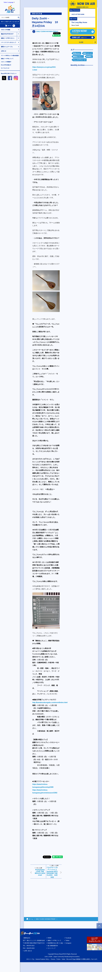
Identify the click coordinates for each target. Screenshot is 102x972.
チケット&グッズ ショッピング (10, 21)
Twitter (67, 940)
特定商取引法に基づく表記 (55, 943)
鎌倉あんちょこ (78, 56)
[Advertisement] (46, 893)
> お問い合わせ (27, 951)
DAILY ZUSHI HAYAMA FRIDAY (47, 31)
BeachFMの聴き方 (6, 65)
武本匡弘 (89, 56)
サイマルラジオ (5, 68)
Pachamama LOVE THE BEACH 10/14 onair (40, 872)
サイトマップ (51, 948)
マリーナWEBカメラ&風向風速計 (10, 55)
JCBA (50, 956)
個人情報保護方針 (53, 945)
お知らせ (3, 51)
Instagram (68, 943)
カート (11, 25)
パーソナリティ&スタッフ (8, 42)
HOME (49, 938)
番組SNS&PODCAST (7, 34)
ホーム (31, 919)
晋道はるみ (76, 53)
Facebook (68, 938)
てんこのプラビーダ (79, 60)
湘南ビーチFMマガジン (8, 38)
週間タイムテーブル (7, 46)
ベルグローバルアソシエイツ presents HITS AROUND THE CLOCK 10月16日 (52, 872)
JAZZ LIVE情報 (5, 29)
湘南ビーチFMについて (7, 58)
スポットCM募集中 (6, 61)
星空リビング (87, 53)
